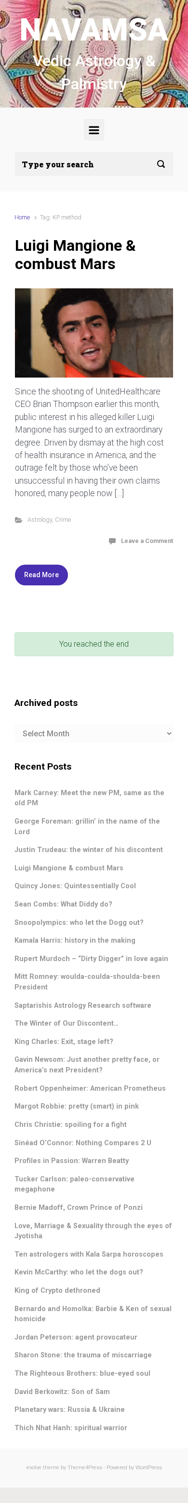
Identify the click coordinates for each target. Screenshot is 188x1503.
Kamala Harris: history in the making (74, 940)
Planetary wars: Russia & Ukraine (69, 1410)
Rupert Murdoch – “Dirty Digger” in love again (91, 959)
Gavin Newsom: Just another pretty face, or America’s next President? (87, 1065)
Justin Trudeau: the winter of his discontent (88, 850)
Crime (63, 519)
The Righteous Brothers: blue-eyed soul (82, 1373)
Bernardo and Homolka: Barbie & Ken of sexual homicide (93, 1314)
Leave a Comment (147, 540)
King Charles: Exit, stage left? (63, 1042)
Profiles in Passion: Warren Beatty (71, 1161)
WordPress (148, 1467)
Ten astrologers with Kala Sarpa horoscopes (88, 1254)
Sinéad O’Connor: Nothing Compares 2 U (82, 1143)
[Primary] (94, 130)
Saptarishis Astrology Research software (82, 1006)
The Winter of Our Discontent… (66, 1023)
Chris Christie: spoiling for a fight (70, 1125)
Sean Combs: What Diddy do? (63, 904)
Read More (41, 575)
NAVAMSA (94, 30)
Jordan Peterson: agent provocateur (75, 1337)
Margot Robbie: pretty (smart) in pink (76, 1106)
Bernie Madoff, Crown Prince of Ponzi (78, 1208)
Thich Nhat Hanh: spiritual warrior (70, 1428)
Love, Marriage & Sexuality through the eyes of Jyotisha (93, 1231)
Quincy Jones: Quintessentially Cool (75, 886)
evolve (34, 1467)
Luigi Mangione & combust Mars (75, 254)
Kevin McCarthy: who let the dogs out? (78, 1272)
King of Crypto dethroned (57, 1290)
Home (22, 217)
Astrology (39, 519)
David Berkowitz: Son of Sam (62, 1392)
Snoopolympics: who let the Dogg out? (79, 923)
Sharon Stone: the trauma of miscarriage (83, 1355)
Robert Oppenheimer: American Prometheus (90, 1088)
